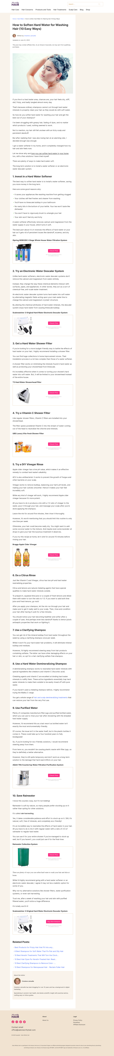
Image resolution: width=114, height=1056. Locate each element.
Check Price (53, 251)
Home (14, 19)
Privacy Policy (77, 1020)
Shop (88, 10)
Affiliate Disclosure (79, 1024)
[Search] (99, 4)
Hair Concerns (27, 10)
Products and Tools (43, 10)
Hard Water (20, 19)
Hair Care (15, 10)
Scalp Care (73, 10)
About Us (45, 1020)
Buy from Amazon (53, 921)
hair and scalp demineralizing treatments (51, 697)
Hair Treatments (59, 10)
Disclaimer (76, 1022)
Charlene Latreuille (30, 36)
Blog (81, 10)
